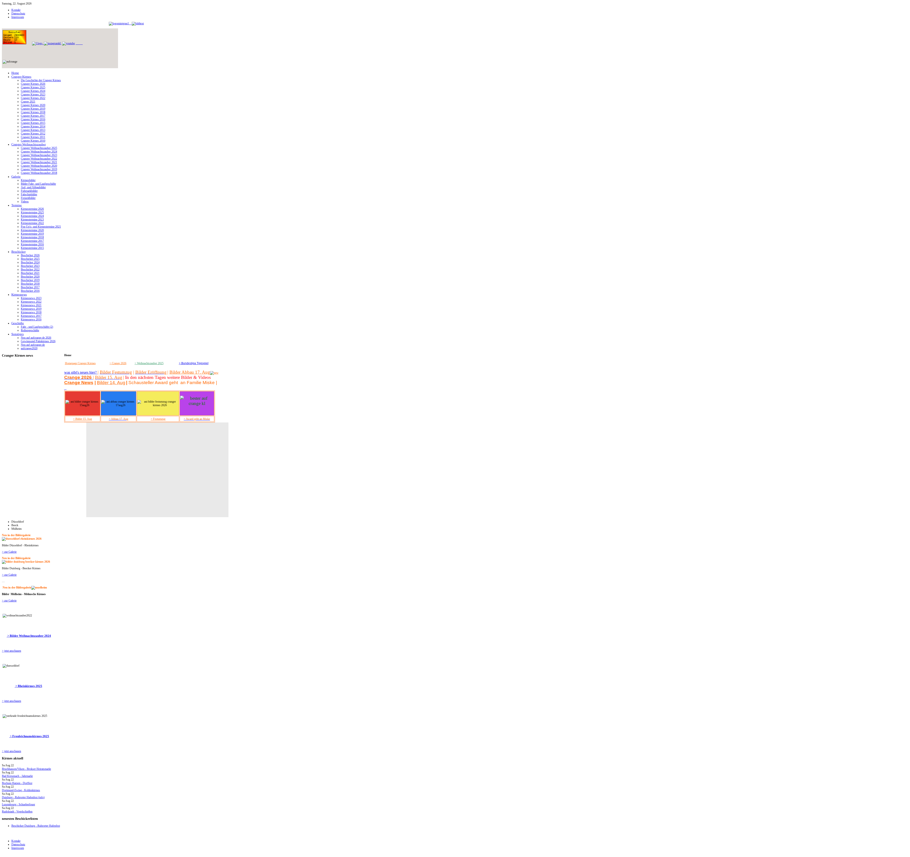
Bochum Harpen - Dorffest (17, 783)
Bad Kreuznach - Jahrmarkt (17, 776)
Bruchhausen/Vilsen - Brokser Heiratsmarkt (26, 769)
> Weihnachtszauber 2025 (149, 363)
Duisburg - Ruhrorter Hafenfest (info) (23, 797)
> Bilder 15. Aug (82, 419)
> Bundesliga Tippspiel (194, 363)
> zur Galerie (9, 551)
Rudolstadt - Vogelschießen (17, 811)
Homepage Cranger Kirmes (80, 363)
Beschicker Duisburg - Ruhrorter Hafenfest (35, 825)
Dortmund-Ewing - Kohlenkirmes (21, 790)
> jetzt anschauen (11, 650)
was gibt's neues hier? (81, 372)
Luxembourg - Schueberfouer (18, 804)
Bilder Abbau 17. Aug (189, 372)
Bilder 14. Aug (111, 382)
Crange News (78, 382)
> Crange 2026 (117, 363)
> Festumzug (158, 419)
